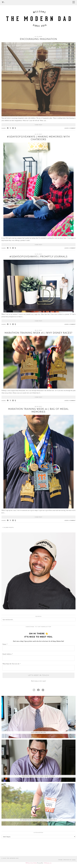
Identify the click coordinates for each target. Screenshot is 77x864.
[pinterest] (43, 690)
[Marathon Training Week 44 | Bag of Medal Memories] (38, 508)
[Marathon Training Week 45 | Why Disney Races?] (38, 388)
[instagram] (34, 690)
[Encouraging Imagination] (38, 116)
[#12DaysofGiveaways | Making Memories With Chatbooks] (38, 236)
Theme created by (66, 859)
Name (5, 644)
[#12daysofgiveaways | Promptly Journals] (38, 312)
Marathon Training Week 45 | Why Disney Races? (38, 333)
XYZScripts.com (47, 863)
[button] (74, 2)
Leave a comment (69, 128)
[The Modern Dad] (38, 15)
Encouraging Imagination (38, 39)
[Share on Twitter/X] (10, 128)
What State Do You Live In (12, 664)
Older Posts (9, 527)
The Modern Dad (13, 858)
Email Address (8, 654)
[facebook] (38, 690)
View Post (38, 124)
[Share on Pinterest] (13, 128)
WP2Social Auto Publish (31, 863)
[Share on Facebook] (8, 128)
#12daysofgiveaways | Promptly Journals (38, 257)
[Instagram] (5, 851)
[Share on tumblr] (15, 128)
